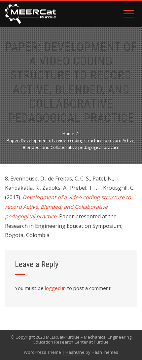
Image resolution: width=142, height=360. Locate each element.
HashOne (75, 352)
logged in (55, 288)
